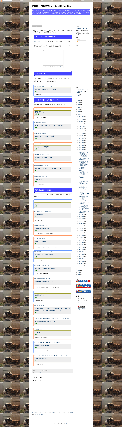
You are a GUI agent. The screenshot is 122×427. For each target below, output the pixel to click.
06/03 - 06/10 (81, 230)
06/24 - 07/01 (81, 225)
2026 (79, 100)
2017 (79, 269)
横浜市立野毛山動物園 (39, 225)
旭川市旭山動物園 (38, 109)
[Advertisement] (56, 20)
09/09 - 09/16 (81, 144)
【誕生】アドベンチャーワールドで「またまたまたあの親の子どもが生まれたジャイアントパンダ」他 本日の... (83, 172)
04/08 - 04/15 (81, 244)
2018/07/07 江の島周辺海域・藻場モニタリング (47, 268)
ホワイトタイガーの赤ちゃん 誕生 (43, 157)
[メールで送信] (42, 370)
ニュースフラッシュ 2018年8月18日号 (83, 159)
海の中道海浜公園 (38, 329)
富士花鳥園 (36, 278)
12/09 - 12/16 (81, 121)
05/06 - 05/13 (81, 237)
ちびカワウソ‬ (38, 204)
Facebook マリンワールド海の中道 (53, 342)
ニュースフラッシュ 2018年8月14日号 (83, 194)
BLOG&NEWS (46, 329)
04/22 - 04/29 (81, 240)
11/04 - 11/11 (81, 130)
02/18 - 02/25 (81, 256)
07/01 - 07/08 (81, 223)
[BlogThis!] (43, 370)
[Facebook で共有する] (46, 370)
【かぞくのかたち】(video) (42, 345)
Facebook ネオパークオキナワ (60, 355)
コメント (80, 41)
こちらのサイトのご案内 (81, 28)
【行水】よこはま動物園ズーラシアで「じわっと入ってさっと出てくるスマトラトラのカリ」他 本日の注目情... (83, 198)
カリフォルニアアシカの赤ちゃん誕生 (44, 136)
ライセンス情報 (58, 66)
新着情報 (47, 154)
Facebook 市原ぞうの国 (46, 211)
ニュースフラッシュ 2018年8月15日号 (83, 185)
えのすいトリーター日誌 (47, 86)
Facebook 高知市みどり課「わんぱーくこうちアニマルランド (56, 318)
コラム (78, 94)
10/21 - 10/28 (81, 133)
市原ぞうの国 (37, 211)
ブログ (46, 225)
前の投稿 (71, 412)
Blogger (67, 423)
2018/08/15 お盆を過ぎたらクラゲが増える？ (47, 89)
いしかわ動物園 (37, 133)
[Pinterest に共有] (47, 370)
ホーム (52, 412)
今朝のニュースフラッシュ (39, 41)
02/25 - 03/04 (81, 254)
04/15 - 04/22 (81, 242)
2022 (79, 107)
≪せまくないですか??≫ (41, 358)
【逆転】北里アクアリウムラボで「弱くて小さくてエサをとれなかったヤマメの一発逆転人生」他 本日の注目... (83, 154)
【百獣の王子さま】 (40, 112)
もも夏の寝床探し (39, 214)
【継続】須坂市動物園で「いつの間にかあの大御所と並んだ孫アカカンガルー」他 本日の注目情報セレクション (83, 190)
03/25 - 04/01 (81, 247)
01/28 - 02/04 (81, 261)
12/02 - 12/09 (81, 123)
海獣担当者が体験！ (40, 295)
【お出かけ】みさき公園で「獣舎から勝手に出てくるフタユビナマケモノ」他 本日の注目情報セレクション (83, 207)
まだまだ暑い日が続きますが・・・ (44, 281)
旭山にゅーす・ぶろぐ (47, 109)
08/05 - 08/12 (81, 214)
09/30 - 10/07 (81, 138)
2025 (79, 102)
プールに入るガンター (40, 241)
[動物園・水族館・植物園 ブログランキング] (81, 307)
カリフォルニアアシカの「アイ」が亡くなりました (48, 168)
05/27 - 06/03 (81, 232)
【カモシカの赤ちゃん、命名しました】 (45, 321)
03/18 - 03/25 (81, 249)
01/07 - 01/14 (81, 266)
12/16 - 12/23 (81, 119)
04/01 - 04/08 (81, 246)
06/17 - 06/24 (81, 226)
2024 (79, 104)
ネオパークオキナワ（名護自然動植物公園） (43, 355)
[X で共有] (44, 370)
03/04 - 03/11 (81, 252)
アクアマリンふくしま (39, 200)
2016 (79, 270)
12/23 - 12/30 (81, 117)
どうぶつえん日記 (45, 143)
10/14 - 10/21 (81, 135)
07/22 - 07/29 (81, 218)
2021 (79, 109)
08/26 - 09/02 (81, 147)
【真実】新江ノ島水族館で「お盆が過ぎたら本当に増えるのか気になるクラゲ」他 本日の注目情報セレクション (83, 163)
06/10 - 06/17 (81, 228)
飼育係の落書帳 (47, 292)
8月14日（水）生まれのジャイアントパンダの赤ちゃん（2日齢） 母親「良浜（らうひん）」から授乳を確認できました (52, 309)
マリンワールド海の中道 (39, 342)
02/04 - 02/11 (81, 259)
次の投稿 (34, 412)
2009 (79, 276)
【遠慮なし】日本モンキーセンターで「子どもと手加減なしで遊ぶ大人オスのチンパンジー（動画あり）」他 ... (83, 181)
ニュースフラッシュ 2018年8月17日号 (83, 168)
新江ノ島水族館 (37, 86)
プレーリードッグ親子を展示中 (43, 147)
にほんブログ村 (81, 304)
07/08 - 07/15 (81, 221)
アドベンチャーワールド (39, 305)
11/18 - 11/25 (81, 126)
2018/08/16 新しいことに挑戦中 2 (44, 255)
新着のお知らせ (44, 165)
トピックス (48, 305)
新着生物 (44, 122)
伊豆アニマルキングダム (39, 154)
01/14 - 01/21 (81, 265)
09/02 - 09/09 (81, 145)
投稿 (79, 39)
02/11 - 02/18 (81, 258)
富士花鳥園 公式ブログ (45, 278)
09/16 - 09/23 (81, 142)
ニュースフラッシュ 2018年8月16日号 (83, 177)
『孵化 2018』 (39, 179)
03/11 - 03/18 (81, 251)
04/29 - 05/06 (81, 239)
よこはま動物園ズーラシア (40, 238)
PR (78, 92)
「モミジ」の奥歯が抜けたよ (42, 228)
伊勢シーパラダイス (38, 292)
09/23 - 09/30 (81, 140)
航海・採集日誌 (45, 265)
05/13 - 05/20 (81, 235)
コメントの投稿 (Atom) (39, 414)
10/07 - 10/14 (81, 137)
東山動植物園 (37, 165)
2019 (79, 112)
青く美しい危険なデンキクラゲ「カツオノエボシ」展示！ (49, 125)
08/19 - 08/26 (81, 149)
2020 (79, 111)
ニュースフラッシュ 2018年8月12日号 (83, 212)
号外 (78, 95)
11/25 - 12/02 (81, 124)
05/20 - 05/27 (81, 233)
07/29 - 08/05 (81, 216)
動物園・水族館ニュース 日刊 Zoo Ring (52, 6)
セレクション (38, 372)
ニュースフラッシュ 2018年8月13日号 (83, 203)
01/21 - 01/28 (81, 263)
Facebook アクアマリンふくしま (52, 200)
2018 (79, 114)
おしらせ (44, 133)
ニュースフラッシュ (81, 89)
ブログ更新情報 (45, 176)
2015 (79, 272)
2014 (79, 274)
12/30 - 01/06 (81, 116)
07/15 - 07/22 (81, 219)
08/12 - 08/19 (81, 150)
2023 (79, 106)
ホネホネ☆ (37, 332)
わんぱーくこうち (38, 318)
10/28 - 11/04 (81, 131)
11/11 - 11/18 (81, 128)
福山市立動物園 (37, 176)
